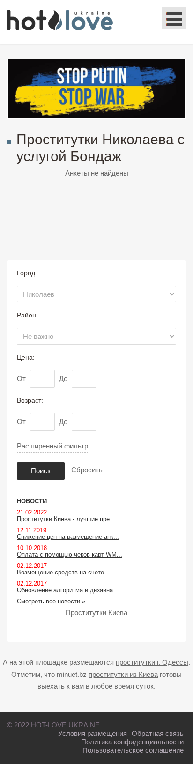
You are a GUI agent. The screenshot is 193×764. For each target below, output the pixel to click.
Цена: (26, 357)
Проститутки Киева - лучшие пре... (66, 518)
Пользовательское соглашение (133, 750)
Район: (27, 315)
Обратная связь (158, 733)
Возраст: (30, 400)
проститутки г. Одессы (152, 662)
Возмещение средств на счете (60, 572)
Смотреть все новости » (51, 601)
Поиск (41, 471)
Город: (27, 273)
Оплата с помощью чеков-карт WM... (69, 554)
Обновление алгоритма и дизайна (65, 590)
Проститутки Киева (96, 613)
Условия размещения (92, 733)
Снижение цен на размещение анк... (68, 536)
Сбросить (87, 470)
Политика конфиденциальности (132, 742)
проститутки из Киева (123, 674)
